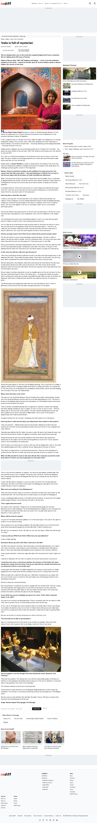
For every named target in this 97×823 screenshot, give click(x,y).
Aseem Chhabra (7, 46)
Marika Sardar (69, 176)
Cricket (72, 785)
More (65, 3)
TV (61, 3)
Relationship (17, 805)
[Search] (89, 3)
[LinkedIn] (57, 820)
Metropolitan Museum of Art (74, 187)
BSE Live (3, 798)
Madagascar (69, 199)
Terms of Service (37, 815)
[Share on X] (43, 820)
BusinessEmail (54, 3)
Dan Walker (80, 199)
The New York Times (72, 195)
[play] (79, 240)
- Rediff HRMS (45, 785)
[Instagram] (50, 820)
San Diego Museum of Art (73, 180)
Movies (72, 780)
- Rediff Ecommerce (47, 782)
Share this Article (9, 50)
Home (33, 3)
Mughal (6, 722)
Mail (36, 3)
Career (15, 803)
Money (46, 3)
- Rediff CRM (45, 787)
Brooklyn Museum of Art (73, 191)
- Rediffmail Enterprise (47, 780)
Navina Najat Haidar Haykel (34, 718)
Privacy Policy (27, 815)
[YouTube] (53, 820)
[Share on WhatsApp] (40, 820)
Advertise (19, 815)
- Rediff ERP (45, 789)
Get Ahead (72, 787)
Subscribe (37, 708)
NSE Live (3, 801)
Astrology (72, 791)
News (40, 3)
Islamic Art (7, 718)
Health (15, 798)
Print (46, 708)
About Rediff (12, 815)
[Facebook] (47, 820)
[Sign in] (94, 3)
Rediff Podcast (74, 794)
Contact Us (58, 815)
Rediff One (44, 778)
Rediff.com (70, 815)
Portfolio (3, 807)
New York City (83, 184)
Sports (71, 782)
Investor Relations (49, 815)
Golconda (86, 195)
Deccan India (18, 718)
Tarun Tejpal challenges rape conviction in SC (78, 149)
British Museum (70, 184)
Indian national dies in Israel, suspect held (77, 146)
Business (72, 778)
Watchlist (3, 805)
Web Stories (67, 232)
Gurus (59, 3)
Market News (4, 803)
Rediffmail (44, 776)
